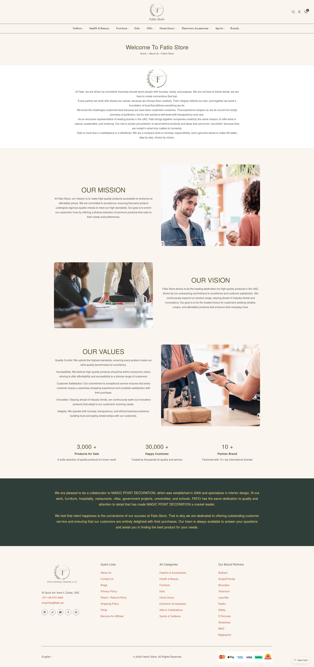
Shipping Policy (110, 604)
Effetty (222, 610)
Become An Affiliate (112, 616)
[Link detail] (45, 612)
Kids (162, 591)
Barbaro (223, 572)
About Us (106, 572)
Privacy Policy (109, 591)
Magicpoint (224, 635)
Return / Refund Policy (114, 597)
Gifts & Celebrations (171, 610)
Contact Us (107, 579)
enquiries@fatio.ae (53, 603)
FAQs (104, 610)
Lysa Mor (223, 597)
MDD (221, 628)
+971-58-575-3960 (52, 597)
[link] (236, 28)
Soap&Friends (226, 579)
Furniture (164, 585)
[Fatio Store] (157, 12)
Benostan (223, 585)
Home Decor (166, 597)
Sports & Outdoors (170, 616)
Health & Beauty (168, 579)
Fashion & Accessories (172, 572)
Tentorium (224, 591)
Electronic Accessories (172, 604)
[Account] (299, 12)
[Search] (293, 11)
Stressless (224, 622)
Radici (222, 604)
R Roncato (224, 616)
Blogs (104, 585)
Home (143, 53)
